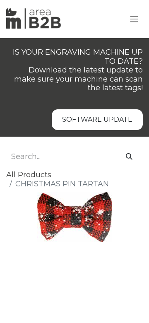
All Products (28, 174)
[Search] (129, 157)
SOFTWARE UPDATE (97, 119)
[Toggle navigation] (134, 19)
